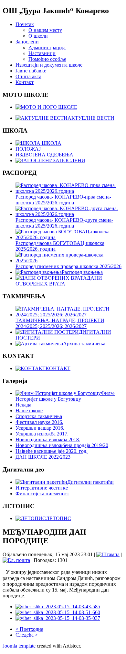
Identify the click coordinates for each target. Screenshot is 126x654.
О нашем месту (45, 30)
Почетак (25, 24)
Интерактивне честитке (42, 487)
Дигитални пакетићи (90, 482)
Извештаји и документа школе (49, 65)
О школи (38, 36)
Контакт (25, 82)
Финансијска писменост (42, 493)
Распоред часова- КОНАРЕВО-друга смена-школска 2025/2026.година (64, 223)
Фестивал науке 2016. (39, 422)
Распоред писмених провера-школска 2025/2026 (68, 266)
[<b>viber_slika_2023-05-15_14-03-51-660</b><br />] (58, 612)
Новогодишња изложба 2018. (48, 439)
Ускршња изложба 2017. (42, 433)
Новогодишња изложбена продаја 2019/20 (62, 445)
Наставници (42, 53)
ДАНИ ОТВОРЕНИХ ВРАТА (59, 280)
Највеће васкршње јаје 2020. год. (52, 451)
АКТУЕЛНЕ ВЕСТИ (91, 118)
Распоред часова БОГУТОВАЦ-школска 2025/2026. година (60, 246)
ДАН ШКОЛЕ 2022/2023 (43, 457)
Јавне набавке (31, 70)
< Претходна (29, 629)
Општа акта (28, 76)
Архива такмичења (84, 343)
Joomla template (19, 646)
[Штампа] (108, 554)
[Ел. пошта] (16, 560)
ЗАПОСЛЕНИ (69, 160)
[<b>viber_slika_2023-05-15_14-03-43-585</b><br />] (58, 606)
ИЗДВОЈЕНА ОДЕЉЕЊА (44, 154)
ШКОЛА (50, 143)
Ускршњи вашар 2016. (40, 428)
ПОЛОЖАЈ (28, 149)
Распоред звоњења (82, 272)
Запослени (27, 41)
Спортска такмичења (39, 416)
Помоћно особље (47, 59)
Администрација (47, 47)
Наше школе (29, 410)
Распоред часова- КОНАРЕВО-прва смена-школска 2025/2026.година (63, 199)
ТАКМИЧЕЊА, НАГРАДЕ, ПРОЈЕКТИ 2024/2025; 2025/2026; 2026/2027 (60, 323)
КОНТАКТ (58, 368)
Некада (23, 404)
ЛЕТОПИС (58, 518)
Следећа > (27, 635)
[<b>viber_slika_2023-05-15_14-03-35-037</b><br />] (58, 618)
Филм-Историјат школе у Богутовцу (65, 396)
